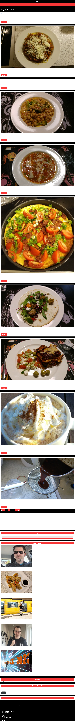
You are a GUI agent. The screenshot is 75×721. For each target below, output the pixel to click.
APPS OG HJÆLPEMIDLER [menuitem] (6, 717)
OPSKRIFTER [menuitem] (4, 719)
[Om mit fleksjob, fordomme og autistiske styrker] (16, 645)
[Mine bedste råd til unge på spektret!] (16, 671)
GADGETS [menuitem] (3, 720)
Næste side (17, 510)
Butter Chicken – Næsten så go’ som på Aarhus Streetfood (12, 16)
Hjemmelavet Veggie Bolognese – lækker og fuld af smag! (12, 70)
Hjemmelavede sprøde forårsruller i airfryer (10, 595)
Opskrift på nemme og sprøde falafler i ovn (9, 329)
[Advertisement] (31, 522)
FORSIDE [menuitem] (2, 708)
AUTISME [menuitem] (3, 716)
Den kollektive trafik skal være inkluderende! (10, 621)
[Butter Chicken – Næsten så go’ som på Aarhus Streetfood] (3, 13)
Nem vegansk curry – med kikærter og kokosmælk (10, 136)
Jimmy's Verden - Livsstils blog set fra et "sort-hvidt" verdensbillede (45, 705)
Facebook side (37, 698)
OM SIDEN (8, 4)
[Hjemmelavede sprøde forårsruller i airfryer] (16, 592)
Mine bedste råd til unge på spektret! (9, 674)
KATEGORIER (14, 4)
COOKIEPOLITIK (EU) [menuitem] (5, 712)
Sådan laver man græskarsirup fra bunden (9, 501)
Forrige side (3, 510)
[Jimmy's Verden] (37, 1)
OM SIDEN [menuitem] (3, 710)
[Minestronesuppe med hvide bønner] (37, 185)
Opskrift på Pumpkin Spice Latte (7, 448)
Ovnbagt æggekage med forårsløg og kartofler (9, 275)
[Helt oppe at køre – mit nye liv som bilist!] (16, 566)
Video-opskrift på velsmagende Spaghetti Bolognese (11, 82)
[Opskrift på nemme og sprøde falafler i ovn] (37, 326)
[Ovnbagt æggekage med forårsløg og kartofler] (37, 272)
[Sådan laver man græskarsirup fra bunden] (37, 498)
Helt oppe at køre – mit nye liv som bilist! (9, 568)
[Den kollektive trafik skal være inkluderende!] (16, 619)
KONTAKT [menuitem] (3, 714)
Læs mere (3, 21)
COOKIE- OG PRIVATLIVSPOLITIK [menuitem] (8, 711)
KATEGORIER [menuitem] (3, 715)
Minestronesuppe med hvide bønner (7, 188)
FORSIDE (3, 4)
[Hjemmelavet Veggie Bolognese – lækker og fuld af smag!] (37, 67)
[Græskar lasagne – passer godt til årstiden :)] (37, 380)
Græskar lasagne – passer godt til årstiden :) (9, 383)
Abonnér (3, 692)
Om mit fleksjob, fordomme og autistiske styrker (11, 647)
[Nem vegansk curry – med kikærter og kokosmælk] (37, 133)
